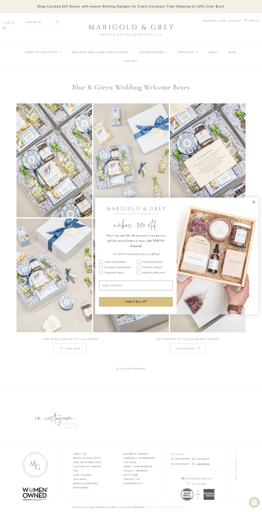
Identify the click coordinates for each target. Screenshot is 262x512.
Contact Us (132, 479)
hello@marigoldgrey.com (199, 478)
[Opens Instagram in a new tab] (180, 459)
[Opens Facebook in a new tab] (200, 459)
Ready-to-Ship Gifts (41, 52)
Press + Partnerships (138, 466)
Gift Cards (131, 475)
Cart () (253, 20)
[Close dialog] (254, 202)
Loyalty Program (136, 471)
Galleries (80, 479)
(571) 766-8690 (199, 483)
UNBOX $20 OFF (136, 301)
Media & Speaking (85, 483)
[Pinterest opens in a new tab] (13, 23)
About (213, 52)
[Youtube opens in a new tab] (5, 28)
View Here (73, 348)
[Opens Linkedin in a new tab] (200, 464)
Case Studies (82, 475)
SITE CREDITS (181, 507)
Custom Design (151, 52)
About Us (80, 454)
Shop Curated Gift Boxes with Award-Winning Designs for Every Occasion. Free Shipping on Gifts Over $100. (131, 6)
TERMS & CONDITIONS (159, 507)
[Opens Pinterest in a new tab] (180, 464)
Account (235, 20)
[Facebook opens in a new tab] (8, 23)
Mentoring (81, 488)
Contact (131, 61)
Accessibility (133, 483)
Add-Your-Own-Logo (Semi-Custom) (100, 52)
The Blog (130, 462)
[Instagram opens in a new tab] (4, 23)
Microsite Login (214, 20)
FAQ (75, 471)
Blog (233, 52)
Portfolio (186, 52)
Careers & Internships (139, 458)
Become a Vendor (136, 454)
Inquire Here (185, 348)
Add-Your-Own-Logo (87, 462)
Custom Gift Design (87, 466)
